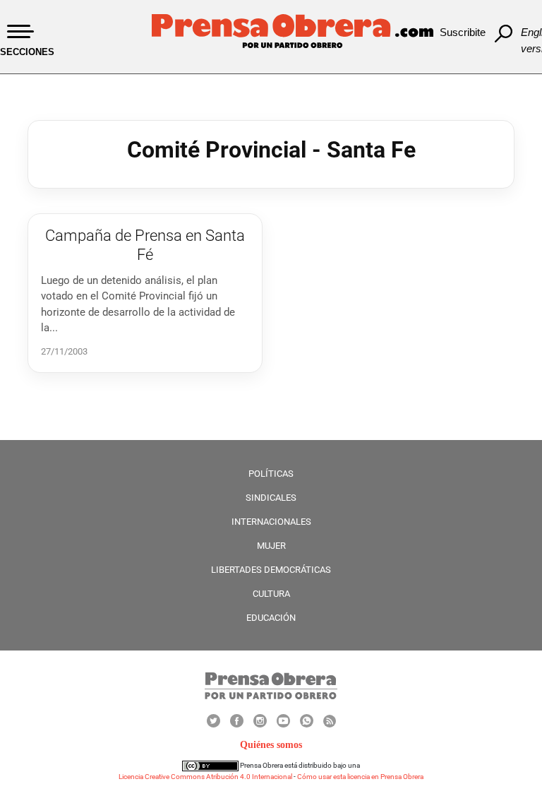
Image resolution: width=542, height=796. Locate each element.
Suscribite (463, 32)
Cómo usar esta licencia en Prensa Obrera (360, 776)
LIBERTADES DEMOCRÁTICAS (271, 569)
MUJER (271, 545)
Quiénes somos (271, 744)
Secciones (27, 52)
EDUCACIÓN (271, 617)
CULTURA (271, 593)
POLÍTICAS (271, 473)
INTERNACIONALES (271, 521)
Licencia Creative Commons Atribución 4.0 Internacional (205, 776)
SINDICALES (271, 497)
